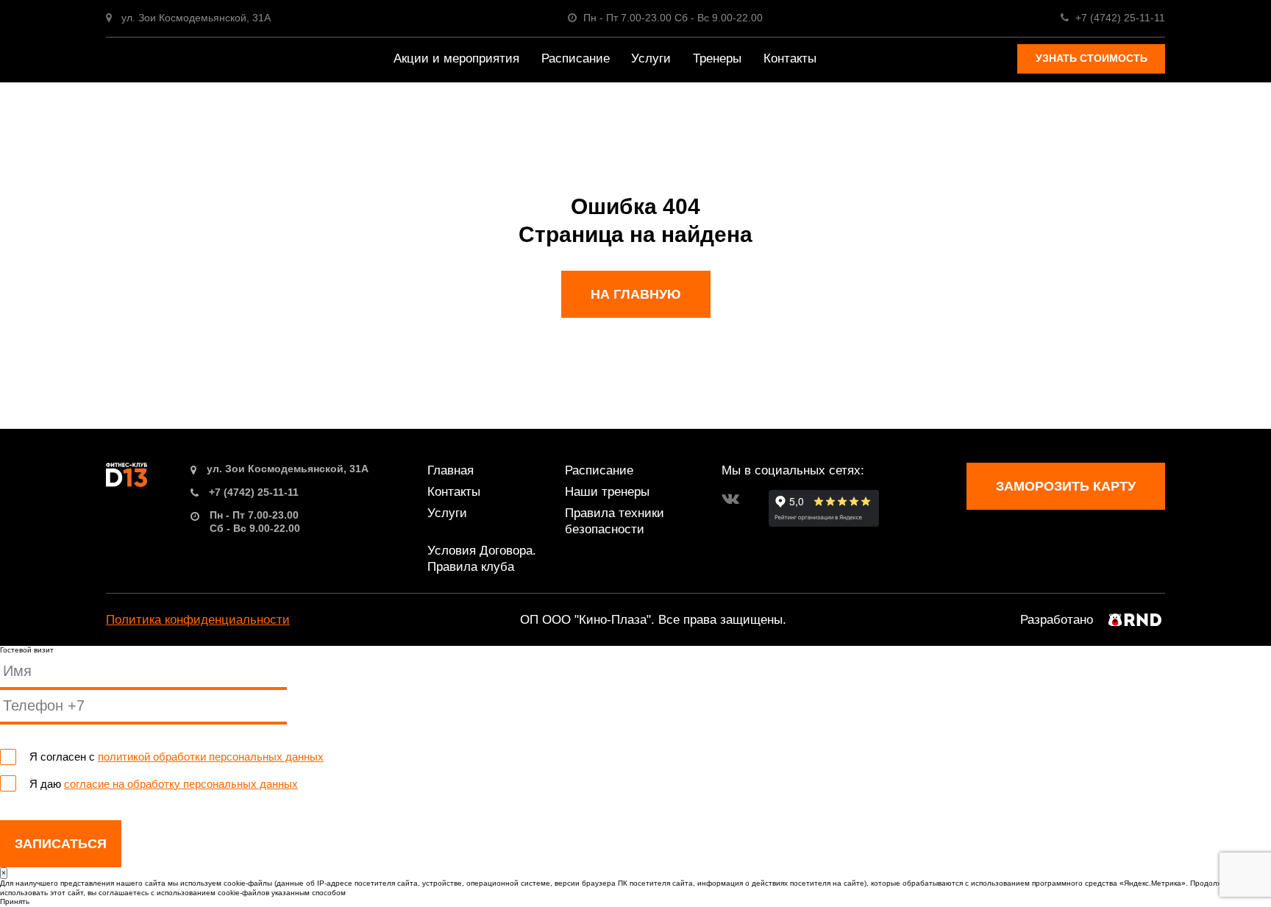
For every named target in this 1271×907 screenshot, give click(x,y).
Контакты (789, 58)
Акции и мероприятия (456, 58)
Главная (450, 470)
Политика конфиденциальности (198, 620)
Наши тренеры (607, 492)
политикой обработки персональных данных (211, 756)
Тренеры (717, 58)
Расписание (575, 58)
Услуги (651, 58)
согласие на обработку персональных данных (181, 784)
